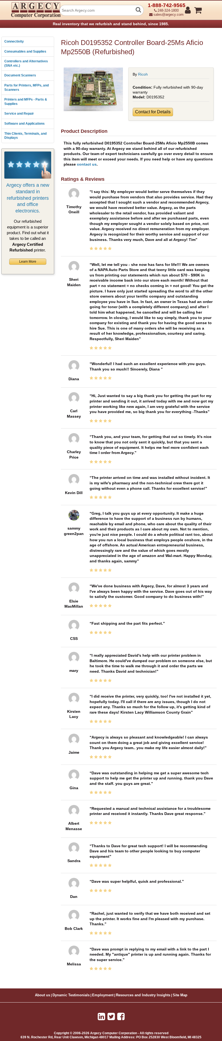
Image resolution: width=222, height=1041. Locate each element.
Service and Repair (19, 113)
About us (42, 995)
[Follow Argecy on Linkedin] (101, 1016)
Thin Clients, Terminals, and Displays (25, 136)
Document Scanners (20, 75)
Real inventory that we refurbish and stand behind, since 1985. (111, 24)
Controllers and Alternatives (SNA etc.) (26, 63)
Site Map (180, 995)
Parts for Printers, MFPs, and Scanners (26, 87)
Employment (102, 995)
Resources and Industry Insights (143, 995)
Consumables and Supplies (25, 51)
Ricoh (143, 74)
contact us (87, 164)
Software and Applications (24, 123)
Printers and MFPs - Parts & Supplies (25, 102)
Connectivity (14, 41)
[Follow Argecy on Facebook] (121, 1016)
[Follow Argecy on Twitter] (111, 1016)
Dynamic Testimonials (71, 995)
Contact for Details (153, 111)
